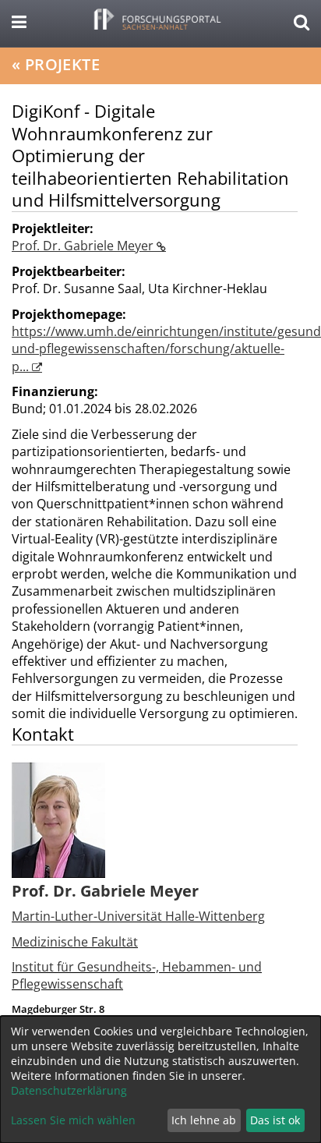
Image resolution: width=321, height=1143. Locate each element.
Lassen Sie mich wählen (73, 1120)
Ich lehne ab (203, 1120)
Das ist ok (275, 1120)
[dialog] (160, 1079)
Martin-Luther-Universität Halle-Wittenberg (138, 916)
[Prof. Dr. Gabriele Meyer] (58, 818)
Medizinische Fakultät (75, 941)
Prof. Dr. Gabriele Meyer (84, 245)
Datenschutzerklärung (69, 1090)
